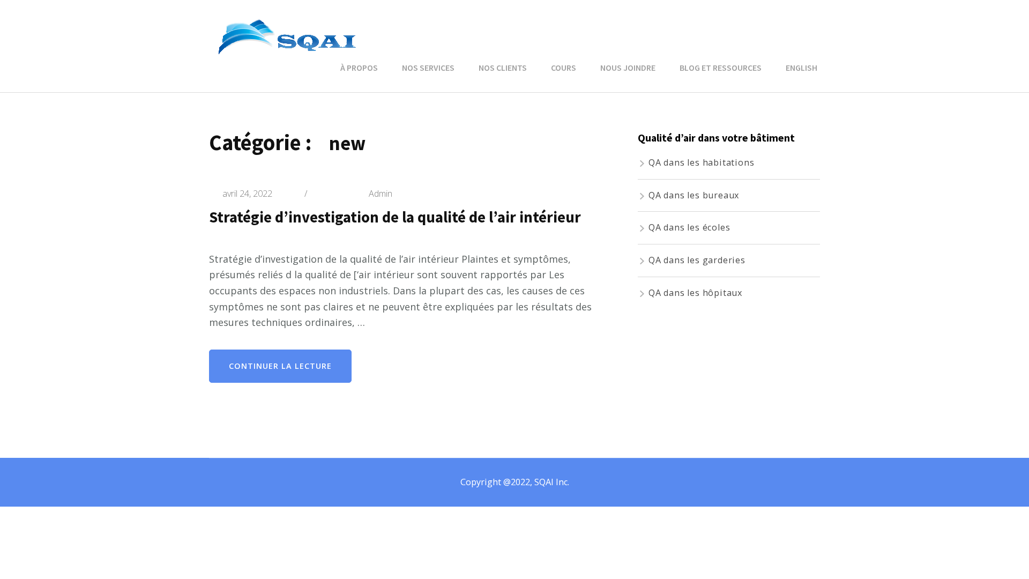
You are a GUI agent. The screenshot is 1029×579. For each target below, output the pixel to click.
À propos (359, 67)
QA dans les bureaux (693, 195)
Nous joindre (627, 67)
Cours (563, 67)
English (801, 67)
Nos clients (503, 67)
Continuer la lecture (280, 366)
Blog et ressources (721, 67)
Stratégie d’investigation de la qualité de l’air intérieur (395, 217)
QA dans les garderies (696, 260)
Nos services (428, 67)
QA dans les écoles (689, 227)
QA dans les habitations (701, 162)
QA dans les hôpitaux (695, 293)
